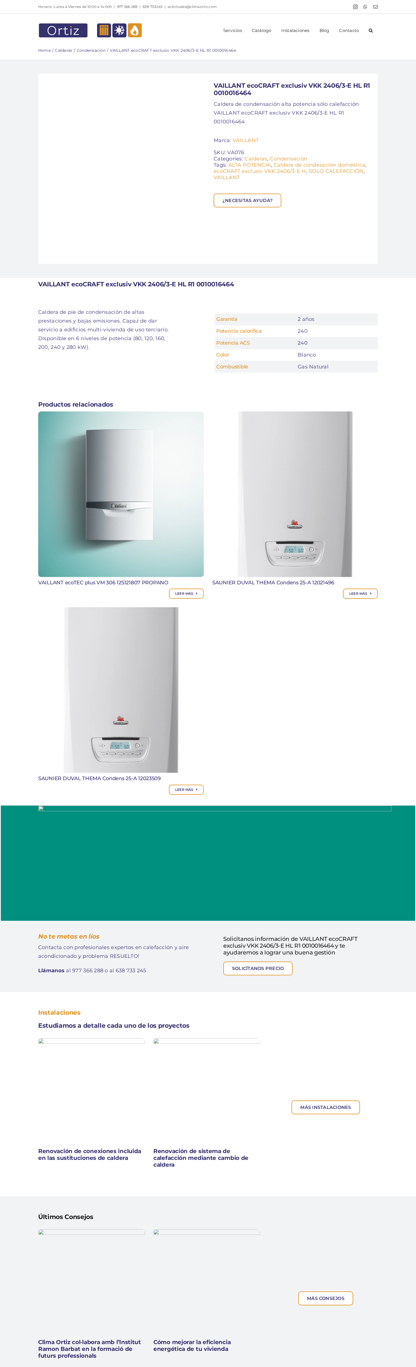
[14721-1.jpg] (123, 169)
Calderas (256, 159)
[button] (371, 30)
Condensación (288, 159)
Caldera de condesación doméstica (320, 165)
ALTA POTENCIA (249, 165)
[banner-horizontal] (214, 808)
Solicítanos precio (258, 968)
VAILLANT (246, 140)
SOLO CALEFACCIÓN (336, 171)
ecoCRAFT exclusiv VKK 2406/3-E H (260, 171)
